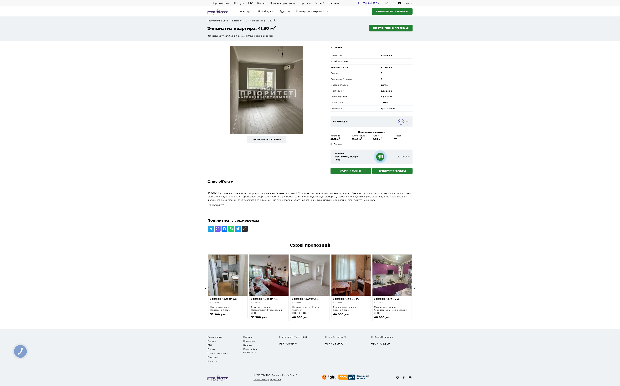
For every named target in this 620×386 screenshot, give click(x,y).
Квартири (246, 11)
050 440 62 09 (371, 3)
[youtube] (399, 3)
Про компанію (221, 3)
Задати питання (350, 171)
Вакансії (319, 3)
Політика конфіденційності (267, 379)
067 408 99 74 (403, 156)
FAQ (250, 3)
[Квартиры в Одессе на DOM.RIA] (354, 377)
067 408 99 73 (334, 343)
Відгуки (261, 3)
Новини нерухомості (282, 3)
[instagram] (386, 3)
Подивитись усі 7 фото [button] (267, 139)
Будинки (284, 11)
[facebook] (393, 3)
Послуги (239, 3)
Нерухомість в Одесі (217, 21)
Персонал (305, 3)
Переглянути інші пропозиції (390, 28)
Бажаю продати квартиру (392, 11)
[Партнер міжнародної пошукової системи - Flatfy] (329, 377)
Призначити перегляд (392, 171)
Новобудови (265, 11)
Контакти (333, 3)
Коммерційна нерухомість (312, 11)
